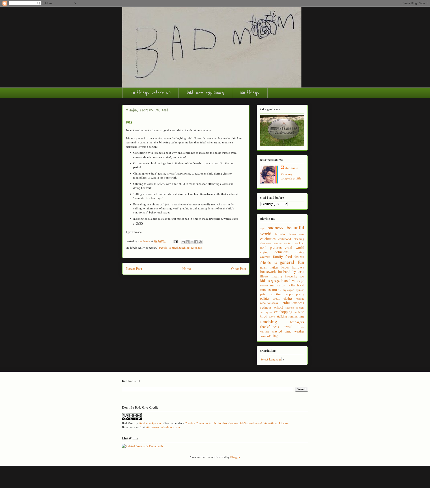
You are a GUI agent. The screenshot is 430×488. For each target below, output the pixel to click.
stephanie (291, 168)
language (274, 281)
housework (268, 271)
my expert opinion (293, 290)
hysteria (298, 271)
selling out (266, 312)
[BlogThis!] (187, 242)
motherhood (295, 285)
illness (264, 276)
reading (300, 298)
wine (263, 336)
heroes (285, 267)
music (276, 289)
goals (263, 267)
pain (263, 294)
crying (264, 252)
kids (263, 280)
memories (277, 285)
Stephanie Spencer (150, 423)
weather (299, 331)
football (299, 257)
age (262, 228)
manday (264, 285)
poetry (300, 294)
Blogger (235, 457)
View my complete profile (291, 176)
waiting (264, 331)
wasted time (282, 331)
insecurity (291, 276)
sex (276, 312)
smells (297, 312)
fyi (275, 262)
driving (299, 252)
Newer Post (134, 268)
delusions (282, 251)
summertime (296, 316)
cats (301, 234)
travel (288, 326)
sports (272, 316)
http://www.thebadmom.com (163, 427)
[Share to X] (191, 242)
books (292, 234)
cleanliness (265, 243)
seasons (290, 307)
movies (265, 289)
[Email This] (183, 242)
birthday (280, 234)
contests (289, 243)
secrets (300, 307)
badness (275, 227)
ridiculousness (293, 302)
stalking (282, 316)
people (163, 247)
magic (300, 281)
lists (284, 280)
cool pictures (271, 247)
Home (186, 268)
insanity (276, 276)
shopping (285, 311)
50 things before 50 (150, 92)
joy (302, 276)
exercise (265, 257)
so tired (173, 247)
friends (265, 262)
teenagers (196, 247)
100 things (249, 92)
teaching (184, 247)
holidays (298, 267)
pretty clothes (282, 298)
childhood (284, 239)
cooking (299, 243)
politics (264, 298)
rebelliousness (269, 303)
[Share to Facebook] (196, 242)
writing (272, 335)
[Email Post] (175, 241)
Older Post (238, 268)
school (278, 307)
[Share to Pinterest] (200, 242)
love (292, 280)
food (288, 256)
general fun (292, 261)
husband (284, 271)
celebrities (268, 238)
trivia (301, 327)
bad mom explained (205, 92)
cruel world (294, 247)
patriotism (275, 294)
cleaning (299, 239)
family (278, 256)
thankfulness (269, 326)
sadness (266, 307)
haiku (274, 267)
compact (278, 243)
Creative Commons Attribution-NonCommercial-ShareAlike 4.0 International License (236, 423)
